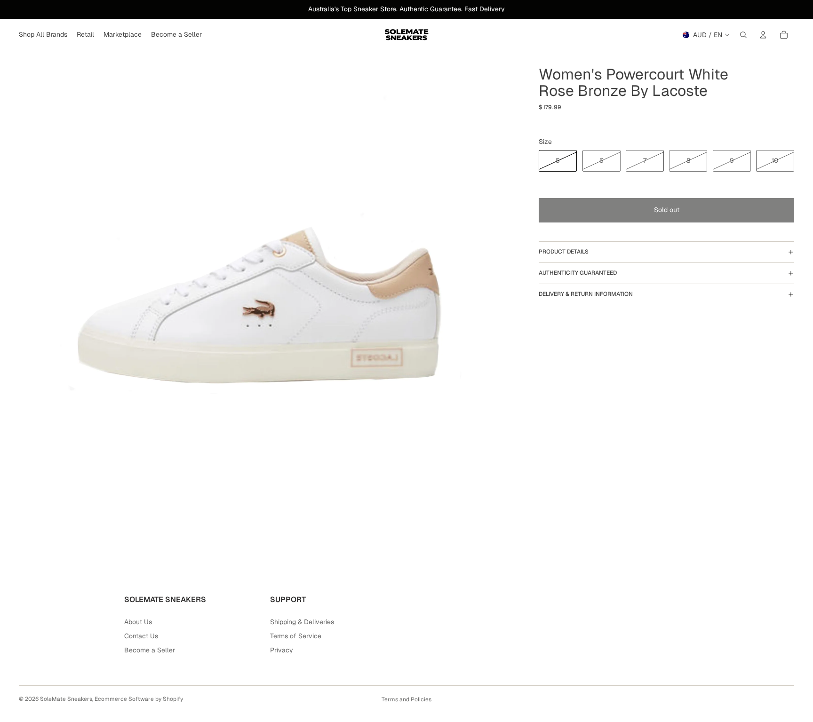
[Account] (763, 34)
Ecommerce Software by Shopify (139, 699)
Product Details (564, 251)
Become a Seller (149, 650)
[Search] (743, 34)
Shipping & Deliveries (302, 622)
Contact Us (141, 636)
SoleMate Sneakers (66, 699)
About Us (138, 622)
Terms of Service (295, 636)
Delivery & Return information (586, 294)
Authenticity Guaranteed (578, 273)
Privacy (281, 650)
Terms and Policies (406, 699)
